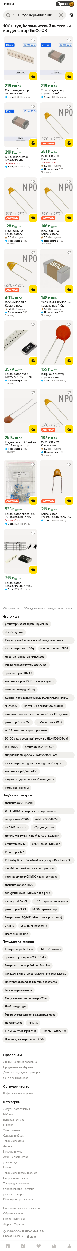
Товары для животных (17, 1183)
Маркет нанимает (14, 1218)
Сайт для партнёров (15, 1077)
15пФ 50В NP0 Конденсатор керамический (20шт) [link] (55, 444)
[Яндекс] (31, 1237)
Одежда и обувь (13, 1135)
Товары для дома (14, 1140)
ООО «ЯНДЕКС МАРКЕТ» (29, 1231)
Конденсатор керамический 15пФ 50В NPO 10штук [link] (56, 515)
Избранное (38, 1246)
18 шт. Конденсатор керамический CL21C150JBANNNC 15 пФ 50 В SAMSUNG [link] (18, 92)
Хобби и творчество (15, 1156)
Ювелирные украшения (18, 1199)
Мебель (8, 1114)
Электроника (11, 1130)
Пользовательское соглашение (22, 1208)
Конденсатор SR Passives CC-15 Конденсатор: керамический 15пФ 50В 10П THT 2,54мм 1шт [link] (20, 444)
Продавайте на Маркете (18, 1067)
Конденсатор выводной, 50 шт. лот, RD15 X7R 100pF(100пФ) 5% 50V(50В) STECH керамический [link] (20, 515)
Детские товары (13, 1194)
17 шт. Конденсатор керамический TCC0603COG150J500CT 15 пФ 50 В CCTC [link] (20, 158)
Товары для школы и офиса (20, 1172)
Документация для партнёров (22, 1072)
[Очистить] (61, 15)
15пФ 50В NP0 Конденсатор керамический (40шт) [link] (55, 232)
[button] (71, 15)
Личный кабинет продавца (20, 1061)
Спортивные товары (15, 1178)
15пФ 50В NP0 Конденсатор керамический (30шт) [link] (19, 232)
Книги (7, 1167)
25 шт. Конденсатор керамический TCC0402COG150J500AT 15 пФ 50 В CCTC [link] (56, 92)
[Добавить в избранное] (33, 40)
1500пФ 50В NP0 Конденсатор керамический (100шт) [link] (19, 304)
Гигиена (8, 1125)
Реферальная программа (18, 1093)
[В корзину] (33, 76)
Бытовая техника (13, 1119)
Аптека (7, 1146)
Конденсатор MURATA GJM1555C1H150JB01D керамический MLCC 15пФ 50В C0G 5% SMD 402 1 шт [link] (19, 375)
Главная (7, 1246)
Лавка (23, 1246)
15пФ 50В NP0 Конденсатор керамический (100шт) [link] (55, 158)
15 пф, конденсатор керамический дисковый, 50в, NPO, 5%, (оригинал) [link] (56, 375)
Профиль (69, 1246)
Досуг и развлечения (16, 1109)
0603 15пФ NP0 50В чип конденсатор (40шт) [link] (56, 304)
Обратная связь (13, 1213)
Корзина (54, 1246)
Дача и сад (10, 1162)
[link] (26, 624)
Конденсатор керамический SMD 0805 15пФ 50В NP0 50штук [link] (17, 584)
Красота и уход (12, 1151)
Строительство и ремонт (18, 1188)
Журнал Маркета (14, 1224)
